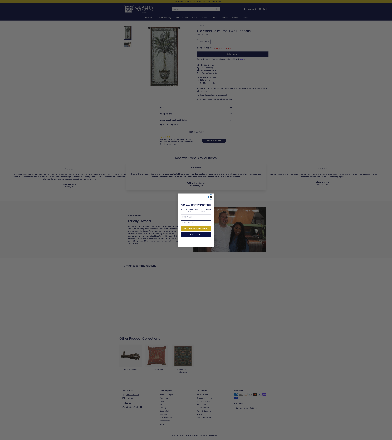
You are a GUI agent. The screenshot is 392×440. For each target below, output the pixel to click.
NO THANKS (196, 235)
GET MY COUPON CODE (196, 229)
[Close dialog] (210, 197)
